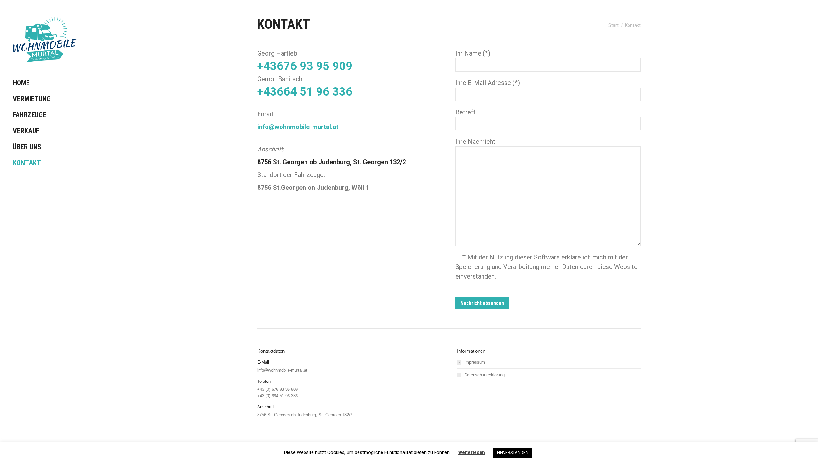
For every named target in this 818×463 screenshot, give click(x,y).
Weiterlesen (471, 452)
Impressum (474, 362)
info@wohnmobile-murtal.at (297, 127)
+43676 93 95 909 (304, 66)
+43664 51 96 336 (304, 91)
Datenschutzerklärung (484, 375)
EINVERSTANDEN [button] (513, 452)
